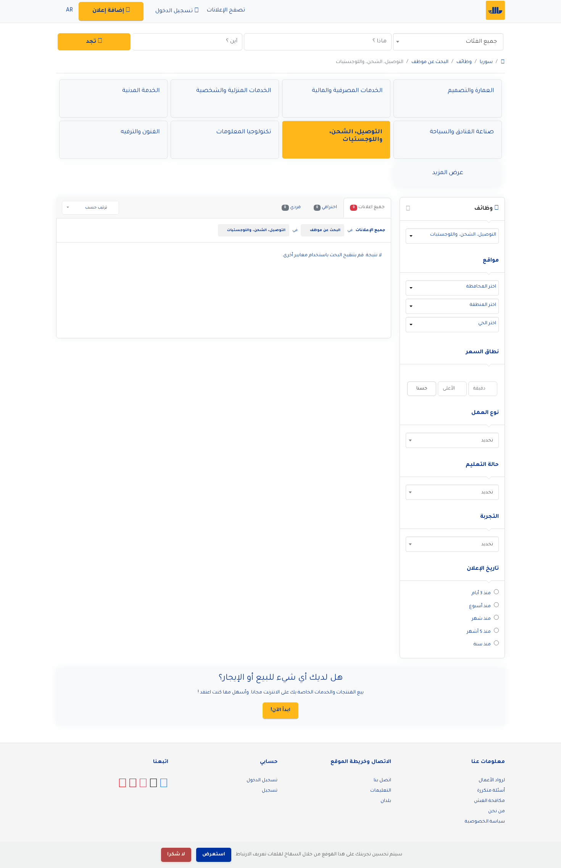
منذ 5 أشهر (479, 632)
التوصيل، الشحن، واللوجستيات (256, 230)
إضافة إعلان (109, 11)
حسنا (421, 388)
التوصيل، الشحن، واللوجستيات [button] (463, 235)
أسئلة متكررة (491, 791)
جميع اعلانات (369, 207)
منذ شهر (481, 619)
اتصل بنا (382, 780)
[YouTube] (122, 786)
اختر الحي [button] (487, 323)
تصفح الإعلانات (226, 11)
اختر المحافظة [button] (481, 286)
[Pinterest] (132, 786)
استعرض (213, 854)
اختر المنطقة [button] (483, 305)
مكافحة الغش (489, 801)
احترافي (326, 207)
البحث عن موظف (429, 62)
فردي (292, 207)
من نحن (496, 811)
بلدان (385, 801)
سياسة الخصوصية (485, 821)
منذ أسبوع (480, 606)
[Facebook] (163, 786)
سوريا (486, 62)
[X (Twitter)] (153, 786)
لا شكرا (176, 854)
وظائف (464, 62)
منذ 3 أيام (481, 593)
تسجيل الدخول (262, 780)
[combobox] (448, 41)
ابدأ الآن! (280, 710)
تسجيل (269, 791)
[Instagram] (143, 786)
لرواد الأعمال (492, 780)
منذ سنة (482, 644)
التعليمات (380, 791)
